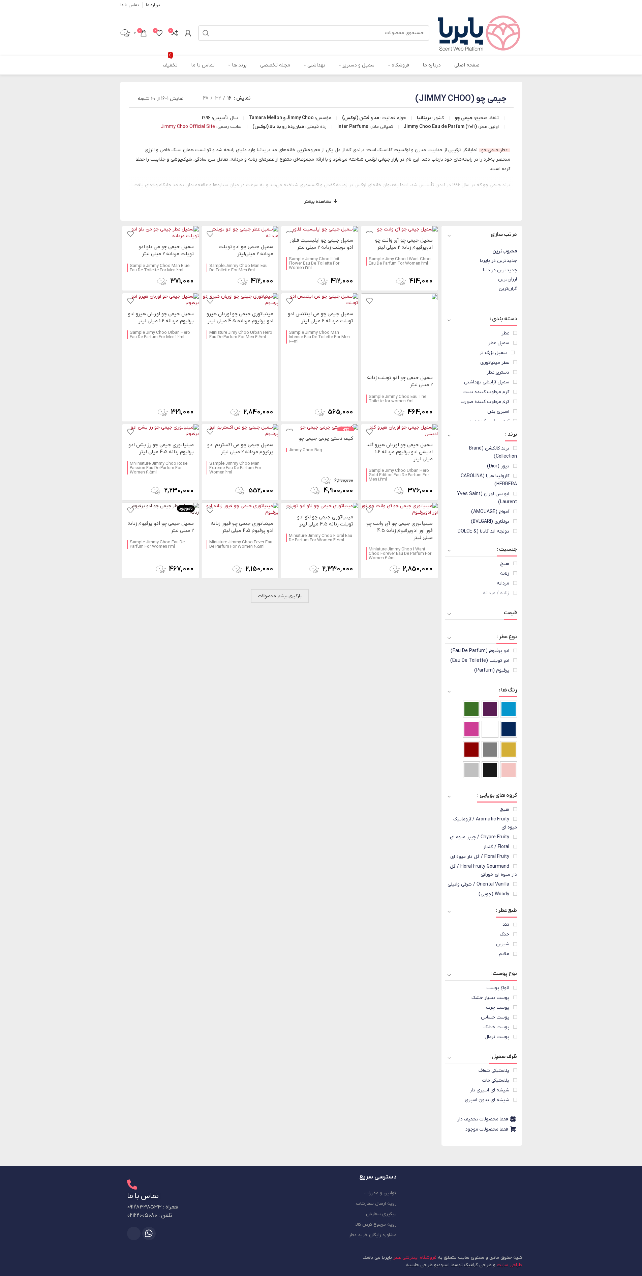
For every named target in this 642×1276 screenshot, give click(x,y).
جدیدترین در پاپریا (498, 260)
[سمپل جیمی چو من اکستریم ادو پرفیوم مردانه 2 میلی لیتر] (240, 430)
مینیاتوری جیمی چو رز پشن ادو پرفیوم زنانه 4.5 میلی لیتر (161, 448)
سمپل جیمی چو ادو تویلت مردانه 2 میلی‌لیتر (246, 250)
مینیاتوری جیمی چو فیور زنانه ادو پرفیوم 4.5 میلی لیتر (242, 527)
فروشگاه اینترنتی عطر (414, 1257)
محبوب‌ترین (504, 251)
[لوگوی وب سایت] (479, 32)
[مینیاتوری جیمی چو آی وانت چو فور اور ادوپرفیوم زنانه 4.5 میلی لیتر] (399, 509)
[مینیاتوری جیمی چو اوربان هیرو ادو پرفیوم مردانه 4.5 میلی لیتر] (240, 299)
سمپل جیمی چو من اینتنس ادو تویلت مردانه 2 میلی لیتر (320, 317)
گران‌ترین (508, 289)
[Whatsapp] (149, 1233)
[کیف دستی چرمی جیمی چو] (319, 427)
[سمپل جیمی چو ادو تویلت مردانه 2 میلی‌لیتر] (240, 232)
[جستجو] (206, 33)
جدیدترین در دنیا (500, 270)
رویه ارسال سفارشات (376, 1203)
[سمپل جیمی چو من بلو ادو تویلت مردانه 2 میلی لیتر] (160, 232)
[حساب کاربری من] (188, 33)
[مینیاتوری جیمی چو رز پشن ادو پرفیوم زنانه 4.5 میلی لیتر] (160, 430)
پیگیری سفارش (381, 1214)
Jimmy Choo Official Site (188, 127)
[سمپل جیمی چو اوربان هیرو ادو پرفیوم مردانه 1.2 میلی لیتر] (160, 299)
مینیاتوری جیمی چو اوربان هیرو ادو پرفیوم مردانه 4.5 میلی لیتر (240, 317)
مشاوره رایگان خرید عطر (373, 1235)
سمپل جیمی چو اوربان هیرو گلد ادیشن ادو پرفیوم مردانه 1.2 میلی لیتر (399, 451)
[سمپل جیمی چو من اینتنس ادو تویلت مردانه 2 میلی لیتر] (319, 299)
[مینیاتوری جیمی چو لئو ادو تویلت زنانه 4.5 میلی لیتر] (319, 506)
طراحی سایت (509, 1265)
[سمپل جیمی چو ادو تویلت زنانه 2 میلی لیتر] (399, 331)
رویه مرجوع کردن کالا (376, 1224)
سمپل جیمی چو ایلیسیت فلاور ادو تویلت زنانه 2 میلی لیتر (321, 244)
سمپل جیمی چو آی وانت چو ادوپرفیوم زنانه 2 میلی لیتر (404, 244)
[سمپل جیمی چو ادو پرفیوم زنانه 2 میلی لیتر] (160, 509)
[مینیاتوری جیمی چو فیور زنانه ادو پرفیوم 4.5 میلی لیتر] (240, 509)
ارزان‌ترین (507, 279)
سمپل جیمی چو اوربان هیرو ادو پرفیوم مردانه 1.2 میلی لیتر (161, 317)
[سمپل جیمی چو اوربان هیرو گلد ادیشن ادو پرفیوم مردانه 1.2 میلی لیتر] (399, 430)
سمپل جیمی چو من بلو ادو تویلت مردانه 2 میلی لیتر (166, 250)
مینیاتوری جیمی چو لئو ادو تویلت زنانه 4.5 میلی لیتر (325, 520)
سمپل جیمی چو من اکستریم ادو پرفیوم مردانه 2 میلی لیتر (240, 448)
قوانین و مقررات (381, 1193)
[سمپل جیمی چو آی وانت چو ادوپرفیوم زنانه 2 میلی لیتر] (399, 229)
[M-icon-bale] (134, 1233)
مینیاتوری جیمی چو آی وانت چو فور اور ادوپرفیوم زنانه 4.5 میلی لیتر (399, 530)
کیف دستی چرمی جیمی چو (326, 438)
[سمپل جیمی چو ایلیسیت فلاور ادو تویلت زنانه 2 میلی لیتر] (319, 229)
